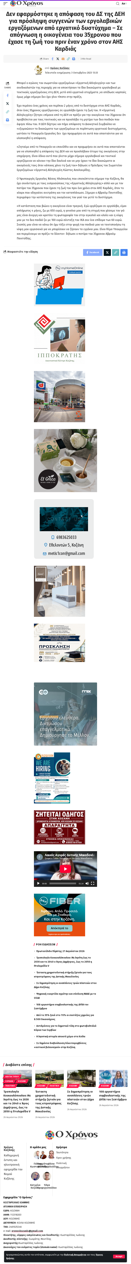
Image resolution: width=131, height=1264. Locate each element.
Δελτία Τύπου (12, 1077)
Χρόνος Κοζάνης (60, 68)
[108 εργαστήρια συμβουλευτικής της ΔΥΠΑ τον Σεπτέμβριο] (113, 1078)
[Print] (73, 59)
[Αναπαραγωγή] (38, 883)
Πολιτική (10, 1086)
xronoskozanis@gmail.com (27, 1231)
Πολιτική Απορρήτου (75, 1254)
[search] (117, 3)
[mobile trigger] (6, 3)
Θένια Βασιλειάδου (51, 1165)
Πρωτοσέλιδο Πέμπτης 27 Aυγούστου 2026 (60, 951)
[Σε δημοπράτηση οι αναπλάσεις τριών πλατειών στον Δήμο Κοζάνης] (81, 1078)
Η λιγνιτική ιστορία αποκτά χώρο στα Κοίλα (60, 1036)
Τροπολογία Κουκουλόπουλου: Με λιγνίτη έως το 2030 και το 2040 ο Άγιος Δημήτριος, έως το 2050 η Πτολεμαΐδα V (63, 961)
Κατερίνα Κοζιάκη (35, 1186)
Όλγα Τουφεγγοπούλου (47, 1186)
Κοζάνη (22, 1081)
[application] (65, 869)
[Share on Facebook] (52, 59)
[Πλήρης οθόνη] (92, 883)
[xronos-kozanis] (27, 3)
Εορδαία (9, 1081)
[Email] (63, 59)
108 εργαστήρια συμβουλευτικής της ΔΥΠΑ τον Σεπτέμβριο (113, 1095)
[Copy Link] (68, 59)
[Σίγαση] (87, 883)
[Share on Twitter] (57, 59)
